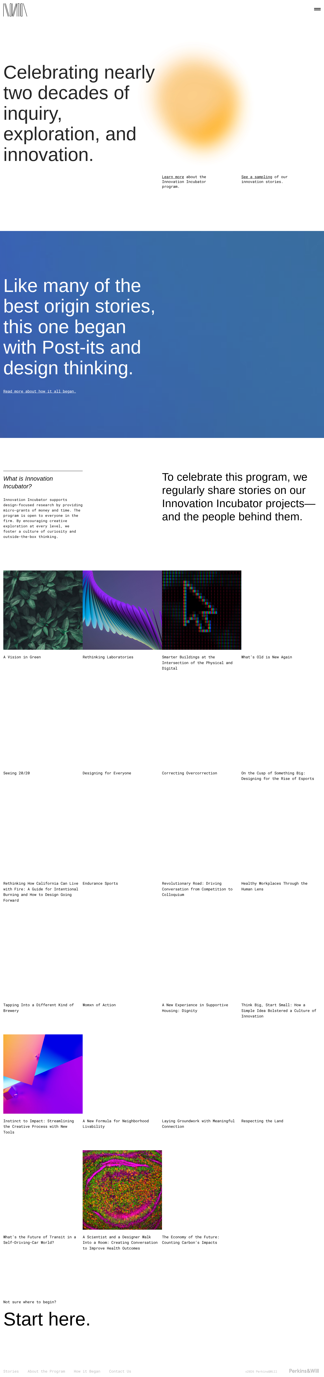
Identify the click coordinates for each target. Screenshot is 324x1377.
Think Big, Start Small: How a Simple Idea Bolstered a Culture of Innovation (278, 1010)
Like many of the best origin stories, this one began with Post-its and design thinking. (79, 326)
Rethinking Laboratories (108, 656)
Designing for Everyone (107, 772)
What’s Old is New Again (267, 656)
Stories (11, 1371)
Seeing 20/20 (17, 772)
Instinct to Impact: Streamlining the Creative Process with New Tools (38, 1126)
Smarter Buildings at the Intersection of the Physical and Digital (197, 662)
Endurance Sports (101, 883)
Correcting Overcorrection (190, 772)
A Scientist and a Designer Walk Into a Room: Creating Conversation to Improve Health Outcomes (120, 1242)
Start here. (47, 1319)
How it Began (87, 1371)
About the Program (46, 1371)
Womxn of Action (99, 1004)
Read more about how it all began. (39, 391)
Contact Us (120, 1371)
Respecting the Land (263, 1120)
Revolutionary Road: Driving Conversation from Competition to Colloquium (197, 889)
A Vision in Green (23, 656)
